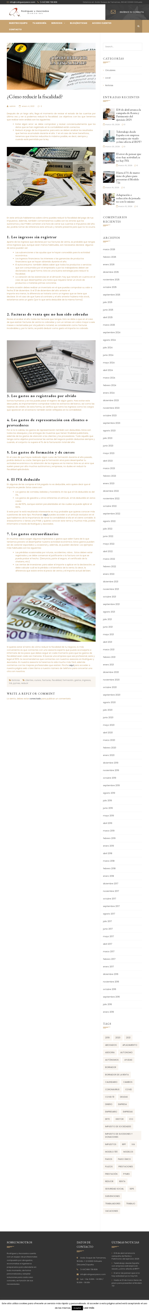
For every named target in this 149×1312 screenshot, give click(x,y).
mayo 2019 (108, 815)
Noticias (16, 680)
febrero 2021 (109, 657)
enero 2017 (108, 966)
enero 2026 (109, 264)
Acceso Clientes (101, 23)
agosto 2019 (109, 793)
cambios (127, 1082)
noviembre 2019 (111, 770)
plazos (109, 1166)
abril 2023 (108, 460)
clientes (29, 680)
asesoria (110, 1052)
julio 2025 (107, 302)
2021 (128, 1037)
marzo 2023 (109, 468)
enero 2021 (108, 664)
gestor (120, 1119)
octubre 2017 (109, 898)
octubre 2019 (109, 777)
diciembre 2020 (111, 672)
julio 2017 (107, 921)
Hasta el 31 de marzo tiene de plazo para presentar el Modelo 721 (128, 178)
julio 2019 (107, 800)
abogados (111, 1045)
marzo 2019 (109, 830)
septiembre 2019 (111, 785)
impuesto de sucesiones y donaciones (119, 1135)
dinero (108, 1104)
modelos (128, 1151)
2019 (107, 1037)
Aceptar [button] (77, 1308)
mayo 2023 (108, 453)
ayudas (128, 1059)
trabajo (130, 1203)
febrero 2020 (109, 747)
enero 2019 (108, 845)
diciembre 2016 (110, 974)
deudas (124, 1096)
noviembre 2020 (111, 679)
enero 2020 (109, 755)
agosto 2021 (109, 611)
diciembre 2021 (110, 581)
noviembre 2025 (111, 279)
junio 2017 (108, 928)
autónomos (112, 1059)
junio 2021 (108, 626)
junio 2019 (108, 808)
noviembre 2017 (111, 891)
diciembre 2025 (111, 272)
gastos (77, 680)
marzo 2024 (109, 377)
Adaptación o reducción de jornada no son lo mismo (128, 198)
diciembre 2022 (111, 491)
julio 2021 (107, 619)
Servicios (56, 23)
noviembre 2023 (111, 408)
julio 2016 (107, 1004)
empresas (128, 1111)
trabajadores (112, 1203)
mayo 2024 (109, 362)
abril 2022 (108, 551)
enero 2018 (108, 876)
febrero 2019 (109, 838)
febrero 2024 (109, 385)
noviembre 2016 (111, 981)
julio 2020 (107, 709)
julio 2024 (108, 347)
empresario (111, 1111)
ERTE (107, 1119)
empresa (122, 1104)
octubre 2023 (110, 415)
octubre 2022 (110, 506)
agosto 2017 (109, 913)
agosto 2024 (109, 340)
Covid (128, 1089)
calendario (111, 1082)
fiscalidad (57, 680)
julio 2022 (107, 528)
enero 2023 (108, 483)
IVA (10, 683)
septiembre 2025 (111, 294)
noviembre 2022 (111, 498)
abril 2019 (107, 823)
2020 (117, 1037)
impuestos (110, 1144)
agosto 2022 (109, 521)
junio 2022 (108, 536)
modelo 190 (111, 1151)
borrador (110, 1067)
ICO (131, 1119)
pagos (108, 1159)
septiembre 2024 (111, 332)
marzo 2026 (109, 249)
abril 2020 (108, 732)
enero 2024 (109, 392)
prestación (111, 1173)
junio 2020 (108, 717)
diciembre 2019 (110, 762)
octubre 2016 (109, 989)
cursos (37, 680)
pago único (124, 1159)
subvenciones (112, 1196)
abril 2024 (108, 370)
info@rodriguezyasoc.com (93, 1274)
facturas (46, 680)
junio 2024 (108, 355)
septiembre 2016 (111, 996)
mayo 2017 (108, 936)
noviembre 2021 (111, 589)
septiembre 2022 (111, 513)
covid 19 (109, 1096)
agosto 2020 (109, 702)
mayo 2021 (108, 634)
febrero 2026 (109, 257)
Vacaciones (111, 1211)
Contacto (15, 29)
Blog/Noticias (78, 23)
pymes (16, 683)
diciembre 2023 (111, 400)
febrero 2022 (109, 566)
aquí (45, 514)
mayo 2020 (109, 725)
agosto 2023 (109, 430)
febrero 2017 (109, 959)
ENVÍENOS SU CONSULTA (132, 12)
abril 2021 (107, 642)
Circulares (110, 70)
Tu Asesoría (39, 23)
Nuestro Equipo (18, 23)
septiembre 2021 (111, 604)
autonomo (126, 1052)
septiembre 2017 (111, 906)
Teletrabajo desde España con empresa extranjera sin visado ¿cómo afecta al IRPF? (129, 137)
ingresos (86, 680)
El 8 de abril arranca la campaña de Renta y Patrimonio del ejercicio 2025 (128, 115)
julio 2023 (107, 438)
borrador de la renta (117, 1074)
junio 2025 (108, 309)
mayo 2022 (108, 543)
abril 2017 (107, 944)
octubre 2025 (110, 287)
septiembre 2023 (111, 423)
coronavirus (112, 1089)
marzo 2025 (109, 324)
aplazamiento (130, 1045)
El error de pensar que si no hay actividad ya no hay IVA (128, 157)
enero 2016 (108, 1011)
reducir (24, 683)
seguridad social (114, 1188)
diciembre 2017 (110, 883)
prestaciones (125, 1166)
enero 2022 (108, 574)
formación (68, 680)
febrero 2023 (109, 475)
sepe (132, 1188)
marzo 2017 (109, 951)
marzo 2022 (109, 558)
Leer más (89, 1307)
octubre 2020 (110, 687)
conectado (35, 698)
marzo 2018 (109, 860)
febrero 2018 (109, 868)
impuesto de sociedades (118, 1126)
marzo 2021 (108, 649)
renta (122, 1181)
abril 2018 (107, 853)
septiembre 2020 (111, 694)
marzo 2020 (109, 740)
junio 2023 (108, 445)
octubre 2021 (109, 596)
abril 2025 (108, 317)
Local (107, 77)
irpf (124, 1144)
